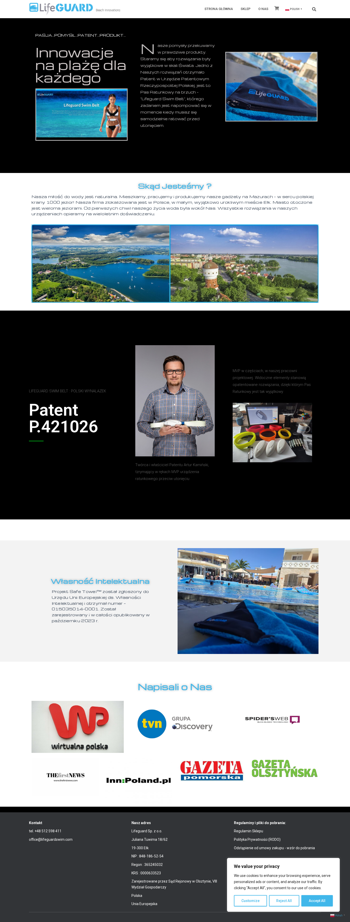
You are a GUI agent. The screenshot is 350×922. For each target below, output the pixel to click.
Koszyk (277, 9)
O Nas (263, 9)
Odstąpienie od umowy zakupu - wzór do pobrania (274, 848)
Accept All (317, 901)
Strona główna (218, 9)
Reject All (284, 901)
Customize (250, 901)
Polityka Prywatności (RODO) (257, 839)
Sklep (246, 9)
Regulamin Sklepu (248, 831)
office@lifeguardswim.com (51, 839)
